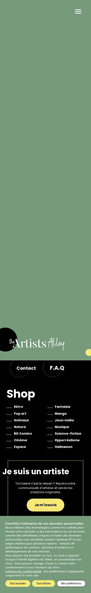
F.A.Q (57, 368)
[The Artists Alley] (45, 348)
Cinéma (20, 440)
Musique (62, 427)
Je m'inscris (45, 504)
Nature (20, 427)
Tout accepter (18, 583)
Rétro (18, 406)
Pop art (20, 413)
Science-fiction (68, 433)
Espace (20, 447)
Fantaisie (62, 406)
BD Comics (23, 433)
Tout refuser (43, 583)
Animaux (21, 420)
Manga (60, 413)
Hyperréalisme (67, 440)
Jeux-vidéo (64, 420)
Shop (21, 394)
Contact (26, 368)
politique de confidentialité (23, 571)
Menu (77, 11)
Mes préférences (71, 583)
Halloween (63, 447)
